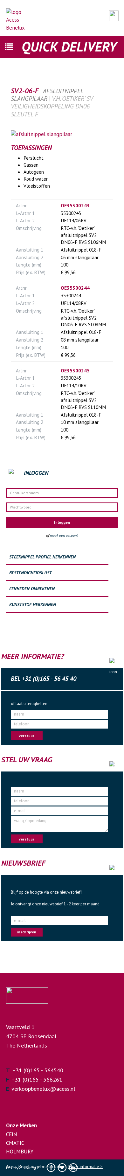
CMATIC (15, 1142)
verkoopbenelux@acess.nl (43, 1088)
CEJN (11, 1134)
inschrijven (26, 932)
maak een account (64, 535)
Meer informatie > (85, 1166)
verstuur (26, 735)
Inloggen (62, 522)
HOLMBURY (19, 1151)
